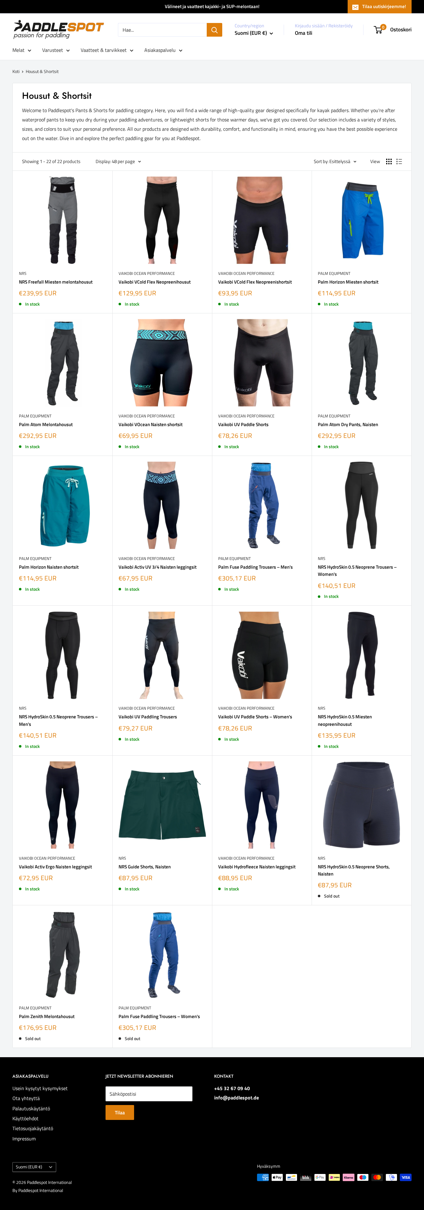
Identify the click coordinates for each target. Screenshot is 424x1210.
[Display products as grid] (389, 161)
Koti (16, 71)
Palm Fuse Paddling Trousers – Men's (255, 567)
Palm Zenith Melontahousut (46, 1016)
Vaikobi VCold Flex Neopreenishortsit (255, 281)
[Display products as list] (399, 161)
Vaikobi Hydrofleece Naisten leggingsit (256, 866)
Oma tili (303, 33)
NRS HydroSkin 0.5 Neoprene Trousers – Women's (357, 570)
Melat (18, 50)
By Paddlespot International (37, 1190)
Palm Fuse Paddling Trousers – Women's (159, 1016)
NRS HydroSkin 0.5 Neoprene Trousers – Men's (58, 720)
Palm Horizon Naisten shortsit (49, 567)
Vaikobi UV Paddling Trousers (148, 716)
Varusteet (52, 50)
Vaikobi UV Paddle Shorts (243, 424)
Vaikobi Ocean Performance (147, 273)
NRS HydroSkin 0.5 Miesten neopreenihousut (345, 720)
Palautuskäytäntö (31, 1108)
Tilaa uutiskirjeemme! (384, 6)
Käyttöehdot (25, 1118)
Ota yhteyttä (26, 1098)
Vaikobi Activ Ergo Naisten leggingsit (55, 866)
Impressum (24, 1138)
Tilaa (120, 1112)
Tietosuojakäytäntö (32, 1128)
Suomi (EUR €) (29, 1167)
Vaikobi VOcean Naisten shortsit (151, 424)
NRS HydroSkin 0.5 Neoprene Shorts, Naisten (354, 870)
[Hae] (214, 30)
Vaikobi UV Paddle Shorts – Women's (255, 716)
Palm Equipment (334, 273)
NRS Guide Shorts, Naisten (145, 866)
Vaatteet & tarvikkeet (104, 50)
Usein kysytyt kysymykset (40, 1088)
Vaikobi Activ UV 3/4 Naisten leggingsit (157, 567)
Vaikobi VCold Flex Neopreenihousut (155, 281)
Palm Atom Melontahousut (46, 424)
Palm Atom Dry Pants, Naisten (348, 424)
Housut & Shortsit (42, 71)
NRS (22, 273)
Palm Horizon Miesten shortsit (348, 281)
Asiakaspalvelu (160, 50)
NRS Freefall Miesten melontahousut (55, 281)
